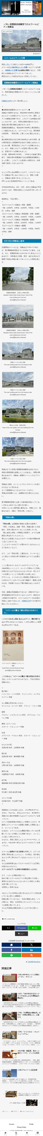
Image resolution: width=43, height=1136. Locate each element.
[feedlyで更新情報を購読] (11, 955)
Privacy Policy (21, 1127)
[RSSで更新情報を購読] (31, 955)
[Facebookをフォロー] (11, 950)
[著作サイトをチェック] (11, 945)
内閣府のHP (6, 101)
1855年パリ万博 (11, 70)
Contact (11, 1124)
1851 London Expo (9, 919)
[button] (21, 933)
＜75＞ (7, 64)
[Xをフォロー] (31, 945)
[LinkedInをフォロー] (31, 950)
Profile (31, 1124)
